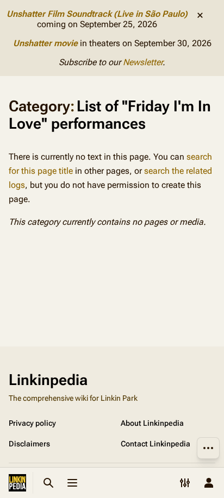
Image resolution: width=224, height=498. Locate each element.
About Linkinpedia (152, 423)
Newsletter (143, 62)
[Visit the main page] (17, 483)
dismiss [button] (200, 15)
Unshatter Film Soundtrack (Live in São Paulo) (97, 14)
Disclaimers (29, 443)
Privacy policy (32, 423)
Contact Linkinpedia (155, 443)
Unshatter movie (45, 43)
